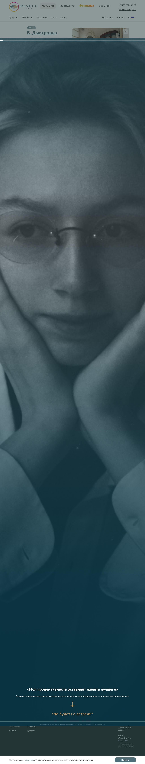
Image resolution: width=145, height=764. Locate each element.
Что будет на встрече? (72, 714)
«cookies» (29, 760)
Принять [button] (125, 760)
